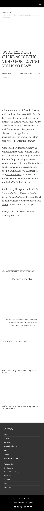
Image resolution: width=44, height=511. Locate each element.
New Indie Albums (10, 446)
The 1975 (20, 170)
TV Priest (7, 480)
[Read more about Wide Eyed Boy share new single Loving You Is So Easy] (22, 392)
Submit (6, 454)
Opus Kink (7, 487)
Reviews (6, 438)
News (5, 434)
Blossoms (24, 193)
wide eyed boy (27, 271)
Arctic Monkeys (13, 174)
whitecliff (13, 271)
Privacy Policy (18, 499)
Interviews (7, 442)
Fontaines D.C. (8, 464)
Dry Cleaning (8, 468)
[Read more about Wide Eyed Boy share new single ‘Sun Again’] (22, 357)
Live (5, 450)
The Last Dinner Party (11, 472)
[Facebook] (15, 507)
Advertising (28, 499)
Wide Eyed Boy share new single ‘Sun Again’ (19, 371)
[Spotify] (21, 507)
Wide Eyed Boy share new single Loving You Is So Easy (21, 407)
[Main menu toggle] (40, 4)
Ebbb (5, 483)
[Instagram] (18, 507)
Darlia (33, 193)
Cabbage (14, 193)
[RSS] (25, 507)
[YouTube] (28, 507)
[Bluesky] (31, 507)
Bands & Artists (11, 458)
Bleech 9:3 (7, 476)
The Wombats (34, 163)
